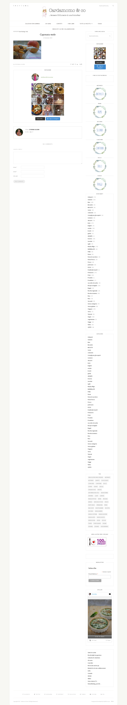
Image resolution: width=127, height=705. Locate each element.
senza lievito (101, 517)
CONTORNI (98, 483)
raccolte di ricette (93, 283)
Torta (89, 311)
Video (89, 324)
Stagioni (90, 309)
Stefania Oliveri (20, 64)
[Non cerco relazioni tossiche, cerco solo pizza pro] (47, 110)
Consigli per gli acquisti (94, 215)
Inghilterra (104, 492)
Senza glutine (91, 306)
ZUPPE (89, 327)
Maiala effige (91, 246)
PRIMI (105, 505)
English (90, 226)
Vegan (89, 317)
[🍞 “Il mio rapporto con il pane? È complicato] (58, 110)
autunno (90, 480)
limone (102, 495)
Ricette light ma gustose (94, 655)
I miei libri (71, 23)
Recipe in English (92, 285)
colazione (90, 212)
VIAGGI (100, 23)
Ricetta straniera (92, 293)
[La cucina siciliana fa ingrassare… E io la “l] (47, 88)
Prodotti (90, 278)
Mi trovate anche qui (93, 665)
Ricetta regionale (92, 291)
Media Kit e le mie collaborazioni (63, 29)
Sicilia (104, 520)
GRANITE (90, 236)
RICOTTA (107, 508)
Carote (97, 480)
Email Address (93, 574)
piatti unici (90, 265)
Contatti (59, 23)
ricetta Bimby (99, 508)
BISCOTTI (90, 207)
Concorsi (91, 483)
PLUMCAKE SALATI (93, 270)
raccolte (91, 508)
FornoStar (94, 594)
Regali (89, 288)
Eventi (89, 231)
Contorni (90, 218)
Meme (99, 499)
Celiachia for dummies (32, 23)
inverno (90, 495)
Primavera (90, 272)
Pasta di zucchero (93, 257)
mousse (105, 499)
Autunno (90, 199)
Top (112, 701)
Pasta (89, 254)
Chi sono (48, 23)
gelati (89, 233)
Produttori (91, 280)
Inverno (90, 239)
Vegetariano (104, 526)
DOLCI (105, 483)
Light (89, 244)
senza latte (91, 517)
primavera (99, 505)
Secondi (90, 301)
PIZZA (89, 267)
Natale (90, 502)
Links (89, 671)
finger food (92, 489)
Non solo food (98, 502)
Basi (89, 202)
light (96, 495)
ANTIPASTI (107, 477)
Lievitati (90, 241)
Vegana (90, 526)
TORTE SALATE (97, 523)
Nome (15, 167)
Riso (89, 296)
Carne (89, 210)
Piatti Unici (91, 505)
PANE (89, 252)
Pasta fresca (91, 259)
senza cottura (92, 514)
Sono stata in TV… (93, 681)
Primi (89, 275)
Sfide (98, 520)
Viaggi (89, 322)
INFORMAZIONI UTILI (93, 492)
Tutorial (90, 314)
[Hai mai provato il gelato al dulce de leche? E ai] (37, 88)
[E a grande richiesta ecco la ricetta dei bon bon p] (37, 99)
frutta (99, 489)
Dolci (89, 223)
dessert (90, 220)
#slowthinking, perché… (94, 684)
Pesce (89, 262)
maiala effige (92, 499)
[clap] (90, 640)
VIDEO (89, 678)
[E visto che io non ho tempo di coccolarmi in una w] (58, 88)
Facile (101, 486)
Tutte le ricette (85, 23)
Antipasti (90, 197)
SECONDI (90, 511)
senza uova (91, 520)
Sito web (15, 176)
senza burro (98, 511)
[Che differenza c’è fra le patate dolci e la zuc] (37, 110)
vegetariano (91, 319)
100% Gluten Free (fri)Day (95, 477)
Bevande (90, 205)
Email (15, 171)
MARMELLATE (91, 249)
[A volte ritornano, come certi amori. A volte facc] (47, 99)
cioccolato (104, 480)
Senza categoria (92, 304)
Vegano (97, 526)
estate (89, 228)
